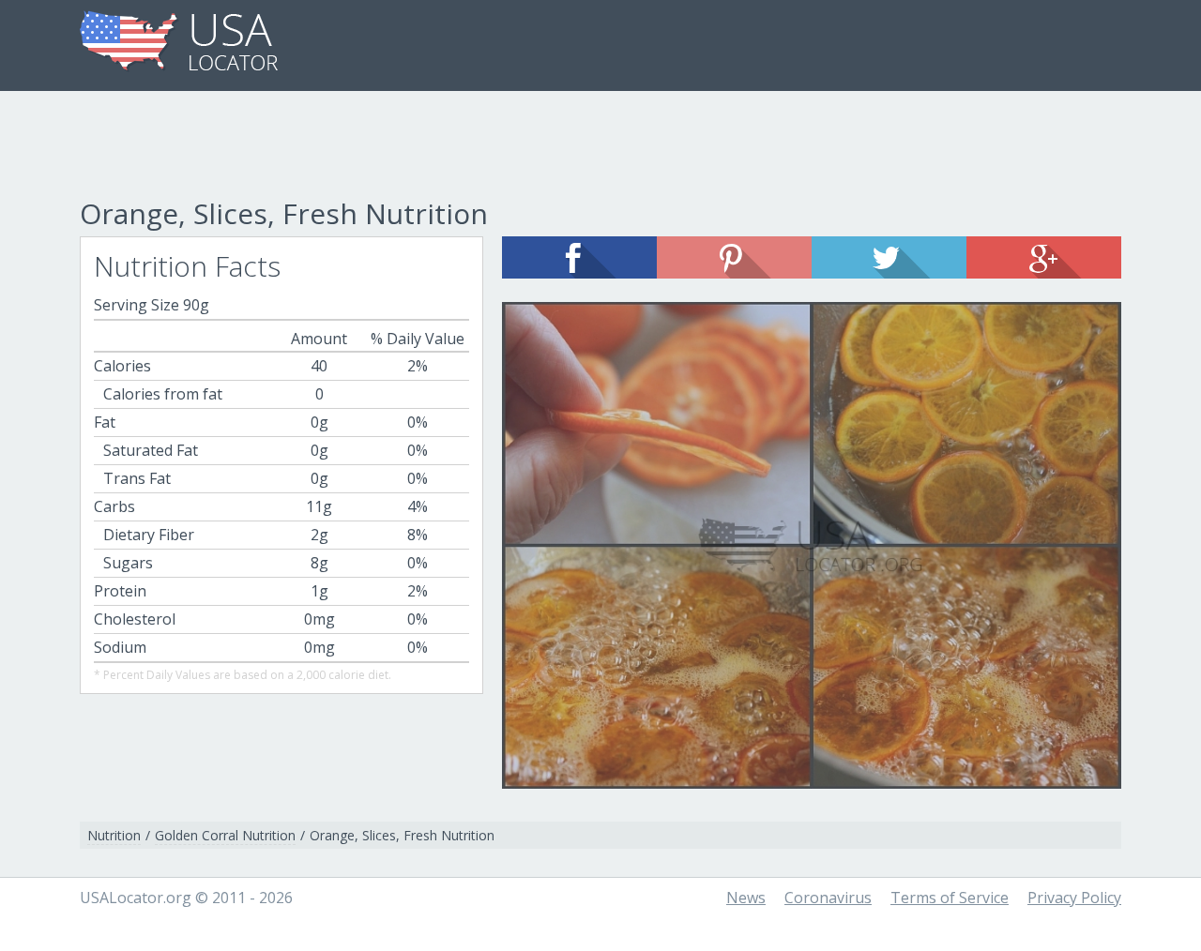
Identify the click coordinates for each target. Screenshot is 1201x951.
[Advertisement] (600, 147)
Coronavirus (828, 897)
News (746, 897)
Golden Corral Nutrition (225, 835)
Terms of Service (949, 897)
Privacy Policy (1074, 897)
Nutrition (114, 835)
